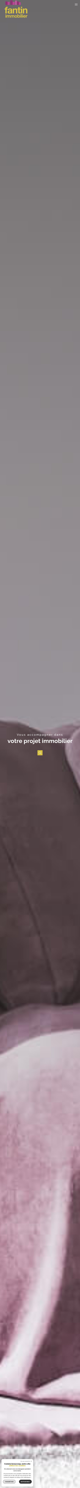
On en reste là (25, 1461)
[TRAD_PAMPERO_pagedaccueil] (16, 17)
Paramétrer (9, 1482)
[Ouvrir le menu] (77, 4)
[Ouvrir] (40, 752)
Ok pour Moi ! (25, 1482)
